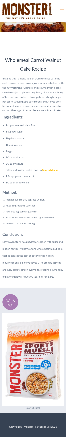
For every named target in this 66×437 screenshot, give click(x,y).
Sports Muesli (50, 169)
